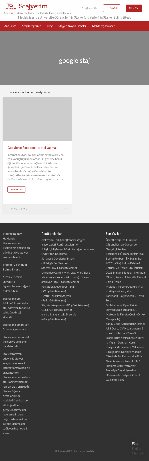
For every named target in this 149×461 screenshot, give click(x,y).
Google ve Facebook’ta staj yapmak (32, 148)
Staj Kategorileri (31, 26)
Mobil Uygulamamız (103, 26)
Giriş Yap (134, 8)
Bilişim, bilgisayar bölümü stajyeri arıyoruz (67, 249)
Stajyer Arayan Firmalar (72, 26)
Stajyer (45, 267)
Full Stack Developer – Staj (57, 286)
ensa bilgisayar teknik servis (58, 314)
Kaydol (114, 7)
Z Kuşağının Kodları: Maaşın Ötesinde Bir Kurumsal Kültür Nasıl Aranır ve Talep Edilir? (124, 356)
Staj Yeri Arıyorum (52, 305)
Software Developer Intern (57, 258)
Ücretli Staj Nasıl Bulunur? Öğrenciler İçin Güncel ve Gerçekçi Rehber (122, 244)
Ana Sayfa (10, 26)
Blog (50, 26)
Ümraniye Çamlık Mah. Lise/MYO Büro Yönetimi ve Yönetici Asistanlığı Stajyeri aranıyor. (65, 277)
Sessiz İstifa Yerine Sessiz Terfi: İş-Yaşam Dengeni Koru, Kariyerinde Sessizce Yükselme (125, 342)
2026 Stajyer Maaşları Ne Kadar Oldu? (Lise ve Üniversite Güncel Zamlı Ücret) (126, 277)
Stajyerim (33, 6)
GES (44, 309)
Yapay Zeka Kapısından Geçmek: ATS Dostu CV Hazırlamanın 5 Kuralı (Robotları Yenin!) (126, 328)
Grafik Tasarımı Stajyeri (56, 295)
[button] (138, 449)
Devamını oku (17, 190)
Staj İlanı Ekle (89, 8)
